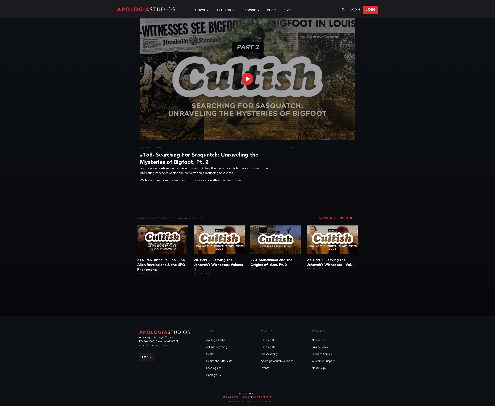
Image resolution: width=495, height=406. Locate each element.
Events (265, 368)
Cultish (210, 354)
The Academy (269, 354)
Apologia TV (213, 375)
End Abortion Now (235, 397)
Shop (271, 10)
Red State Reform (260, 397)
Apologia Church (163, 337)
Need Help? (319, 368)
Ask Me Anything (216, 347)
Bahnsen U (267, 340)
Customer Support (160, 345)
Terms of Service (322, 354)
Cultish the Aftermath (219, 361)
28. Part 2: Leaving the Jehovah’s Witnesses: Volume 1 (218, 265)
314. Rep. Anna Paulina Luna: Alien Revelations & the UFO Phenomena (161, 265)
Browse (249, 10)
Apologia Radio (215, 340)
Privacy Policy (320, 347)
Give (287, 10)
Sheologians (213, 368)
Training (223, 10)
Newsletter (318, 340)
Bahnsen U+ (268, 347)
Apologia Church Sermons (277, 361)
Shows (199, 10)
